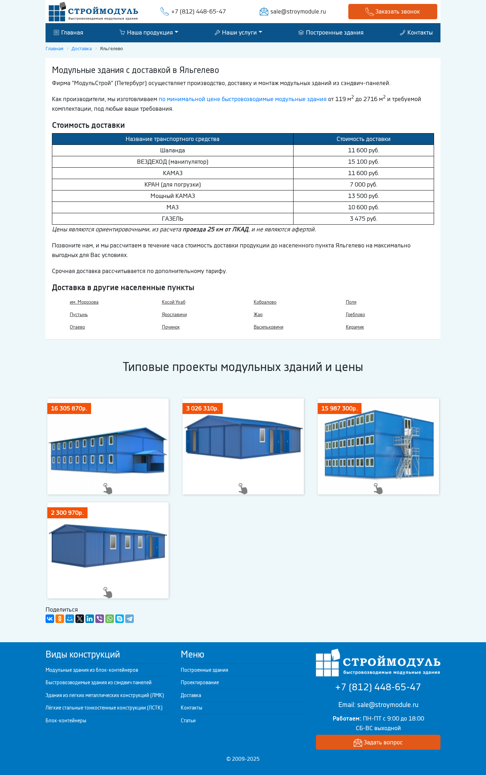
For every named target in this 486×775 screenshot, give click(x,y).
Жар (258, 314)
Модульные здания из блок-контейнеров (92, 670)
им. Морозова (84, 302)
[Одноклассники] (60, 618)
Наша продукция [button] (149, 32)
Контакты (419, 32)
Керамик (355, 327)
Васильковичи (268, 327)
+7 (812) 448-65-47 (198, 11)
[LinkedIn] (89, 618)
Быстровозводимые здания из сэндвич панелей (99, 682)
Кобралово (265, 302)
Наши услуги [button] (239, 32)
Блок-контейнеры (66, 720)
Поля (351, 302)
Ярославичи (174, 314)
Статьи (188, 720)
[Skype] (119, 618)
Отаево (77, 327)
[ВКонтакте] (50, 618)
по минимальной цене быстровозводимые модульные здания (243, 99)
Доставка (191, 695)
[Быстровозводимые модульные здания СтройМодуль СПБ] (93, 11)
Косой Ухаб (173, 302)
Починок (171, 327)
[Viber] (99, 618)
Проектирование (200, 682)
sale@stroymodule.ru (298, 11)
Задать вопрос (382, 742)
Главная (71, 32)
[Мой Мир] (69, 618)
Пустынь (79, 314)
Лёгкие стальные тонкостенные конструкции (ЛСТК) (104, 708)
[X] (79, 618)
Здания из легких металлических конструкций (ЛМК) (105, 695)
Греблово (355, 314)
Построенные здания (334, 32)
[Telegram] (129, 618)
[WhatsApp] (109, 618)
